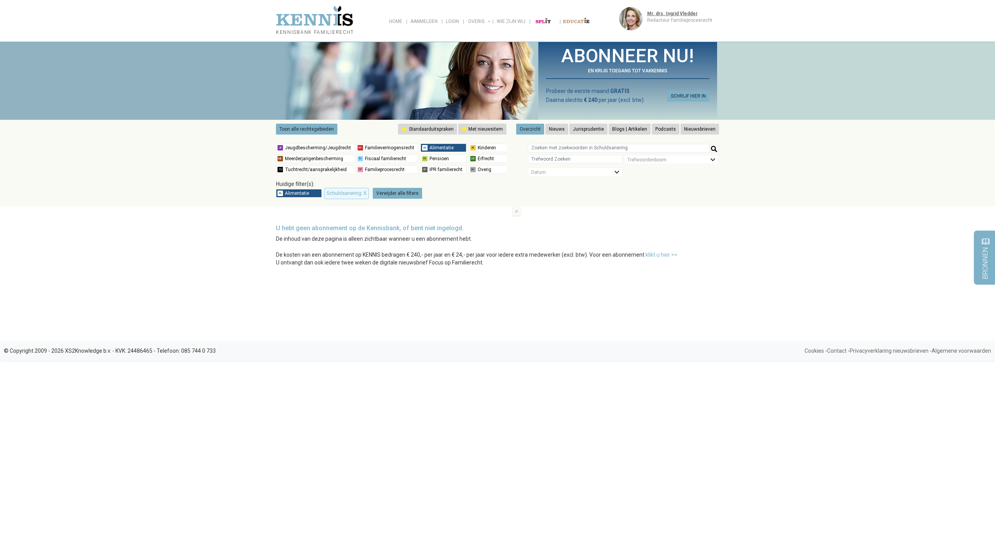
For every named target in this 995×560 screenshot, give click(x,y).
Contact (837, 351)
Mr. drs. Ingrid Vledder (672, 13)
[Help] (714, 148)
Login (452, 21)
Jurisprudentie (588, 129)
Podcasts (665, 129)
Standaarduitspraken (431, 129)
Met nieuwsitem (485, 129)
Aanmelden (424, 21)
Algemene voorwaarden (961, 351)
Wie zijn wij (511, 21)
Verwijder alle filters (397, 193)
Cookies (814, 351)
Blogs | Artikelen (629, 129)
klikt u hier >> (661, 255)
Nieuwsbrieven (700, 129)
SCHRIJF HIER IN (688, 96)
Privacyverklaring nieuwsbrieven (889, 351)
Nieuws (557, 129)
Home (395, 21)
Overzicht (530, 129)
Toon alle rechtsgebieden (306, 129)
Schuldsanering (346, 193)
